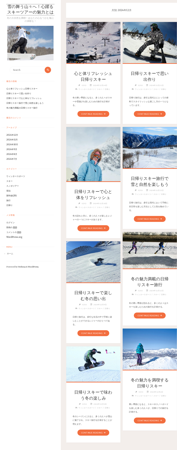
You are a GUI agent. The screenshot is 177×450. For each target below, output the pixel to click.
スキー (9, 181)
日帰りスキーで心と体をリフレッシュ (24, 98)
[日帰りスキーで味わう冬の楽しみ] (93, 363)
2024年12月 (12, 135)
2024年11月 (12, 139)
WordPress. (33, 267)
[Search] (48, 70)
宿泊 (8, 190)
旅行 (8, 200)
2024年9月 (11, 149)
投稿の (11, 227)
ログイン (10, 222)
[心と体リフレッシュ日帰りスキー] (93, 42)
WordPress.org (14, 237)
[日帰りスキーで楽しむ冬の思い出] (93, 261)
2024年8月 (11, 154)
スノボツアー (12, 186)
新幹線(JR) (11, 195)
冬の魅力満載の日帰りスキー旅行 (21, 108)
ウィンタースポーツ (15, 176)
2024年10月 (12, 144)
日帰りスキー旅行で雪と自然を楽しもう (25, 103)
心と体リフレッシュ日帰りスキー (21, 88)
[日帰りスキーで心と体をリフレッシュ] (93, 168)
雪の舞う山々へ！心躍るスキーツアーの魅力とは (30, 10)
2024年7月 (11, 159)
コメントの (13, 232)
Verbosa (22, 267)
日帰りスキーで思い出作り (18, 93)
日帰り (9, 205)
